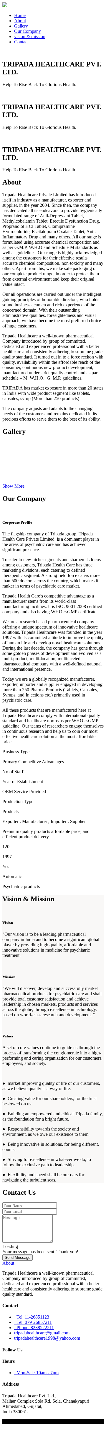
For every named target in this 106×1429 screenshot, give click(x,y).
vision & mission (29, 36)
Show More (13, 486)
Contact (21, 41)
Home (20, 15)
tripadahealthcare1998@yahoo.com (47, 1338)
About (20, 20)
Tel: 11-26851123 (31, 1316)
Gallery (21, 25)
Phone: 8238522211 (34, 1327)
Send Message (17, 1257)
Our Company (27, 31)
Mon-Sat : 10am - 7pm (36, 1372)
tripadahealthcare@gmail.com (41, 1332)
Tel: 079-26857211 (33, 1322)
